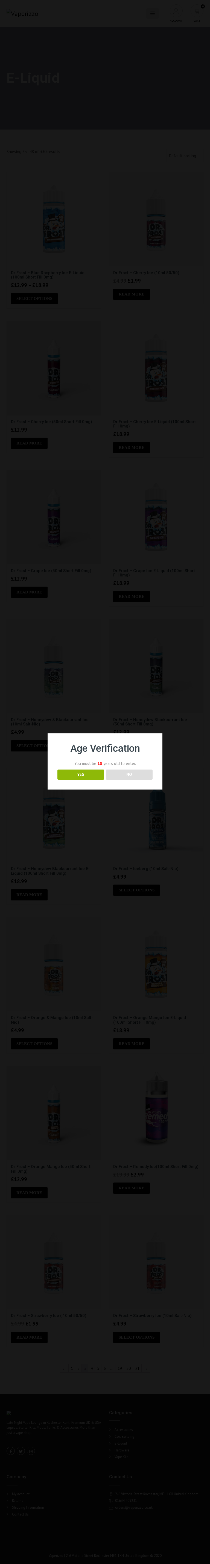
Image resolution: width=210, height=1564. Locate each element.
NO (129, 774)
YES (80, 774)
